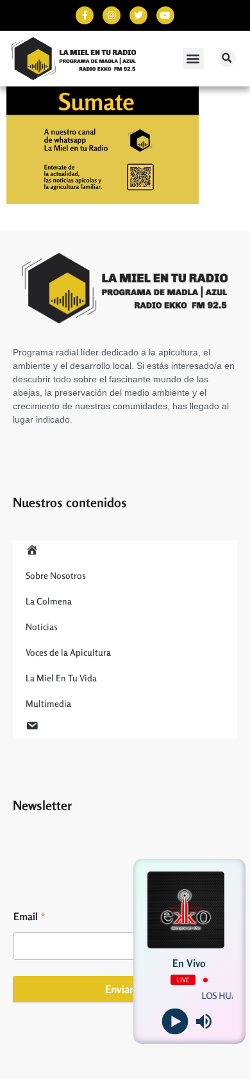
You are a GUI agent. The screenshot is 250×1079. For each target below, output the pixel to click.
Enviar (119, 989)
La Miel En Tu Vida (61, 677)
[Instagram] (112, 15)
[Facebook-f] (85, 15)
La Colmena (49, 601)
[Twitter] (138, 15)
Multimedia (48, 703)
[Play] (174, 1021)
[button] (193, 58)
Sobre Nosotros (56, 575)
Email (29, 917)
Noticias (42, 626)
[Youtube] (165, 15)
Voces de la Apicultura (68, 652)
